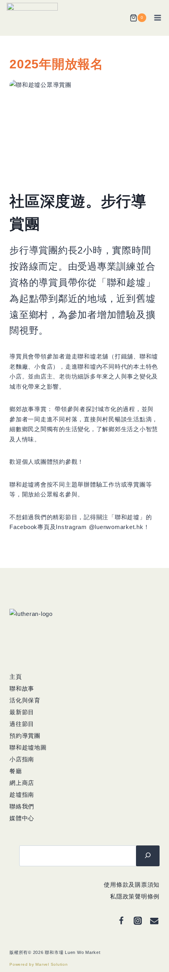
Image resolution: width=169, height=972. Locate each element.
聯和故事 (21, 688)
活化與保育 (24, 700)
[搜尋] (148, 855)
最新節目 (21, 712)
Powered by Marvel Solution (38, 964)
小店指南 (21, 759)
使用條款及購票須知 (132, 884)
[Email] (154, 921)
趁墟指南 (21, 794)
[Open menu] (158, 18)
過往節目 (21, 723)
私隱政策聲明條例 (135, 896)
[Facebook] (121, 921)
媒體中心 (21, 818)
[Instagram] (137, 921)
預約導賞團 (24, 735)
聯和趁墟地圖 (28, 747)
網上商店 (21, 782)
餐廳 (15, 771)
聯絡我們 (21, 806)
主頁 (15, 676)
